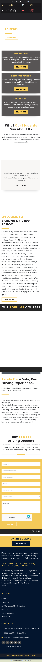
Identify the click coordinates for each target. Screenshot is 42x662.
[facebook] (3, 642)
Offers (31, 10)
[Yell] (19, 642)
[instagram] (7, 642)
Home (4, 599)
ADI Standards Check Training (13, 606)
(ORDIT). (5, 585)
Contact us (11, 38)
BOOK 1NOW (21, 543)
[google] (15, 642)
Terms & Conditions (9, 613)
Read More (21, 67)
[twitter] (11, 642)
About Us (5, 602)
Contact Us (6, 617)
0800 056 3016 (11, 11)
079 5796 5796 (23, 633)
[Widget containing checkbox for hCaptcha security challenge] (17, 517)
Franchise (5, 609)
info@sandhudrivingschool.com (17, 637)
